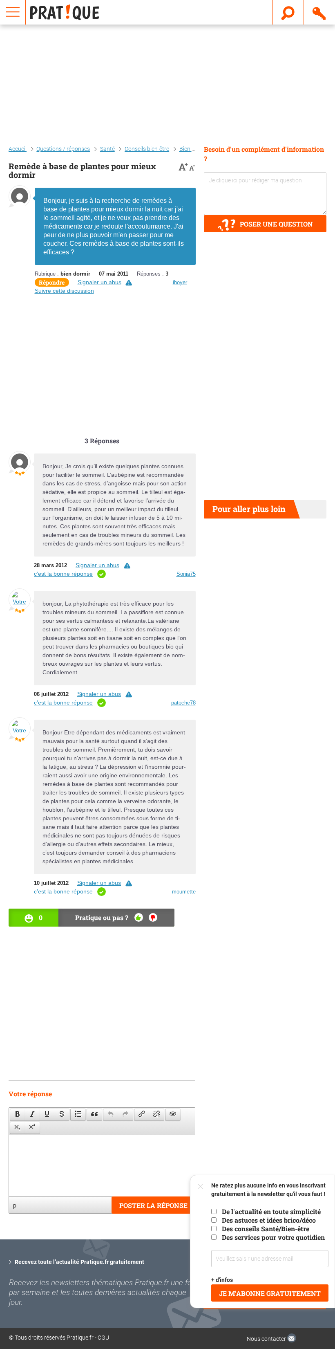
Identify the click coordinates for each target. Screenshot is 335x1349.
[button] (17, 1115)
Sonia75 (186, 574)
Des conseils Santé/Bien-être (265, 1228)
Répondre (52, 282)
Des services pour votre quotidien (273, 1237)
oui (138, 917)
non (153, 917)
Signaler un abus (99, 282)
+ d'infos (222, 1280)
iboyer (180, 282)
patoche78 (183, 703)
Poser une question (276, 224)
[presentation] (17, 1114)
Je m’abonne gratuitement (270, 1293)
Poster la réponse (153, 1205)
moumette (184, 892)
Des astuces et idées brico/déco (269, 1220)
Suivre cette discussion (64, 290)
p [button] (14, 1205)
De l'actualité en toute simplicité (271, 1211)
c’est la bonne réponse (63, 573)
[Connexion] (319, 12)
